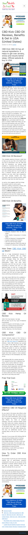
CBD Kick (6, 513)
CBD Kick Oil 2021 (11, 514)
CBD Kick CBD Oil (14, 249)
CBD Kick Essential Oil (15, 513)
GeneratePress (22, 533)
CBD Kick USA (13, 516)
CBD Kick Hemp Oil (12, 341)
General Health (8, 511)
